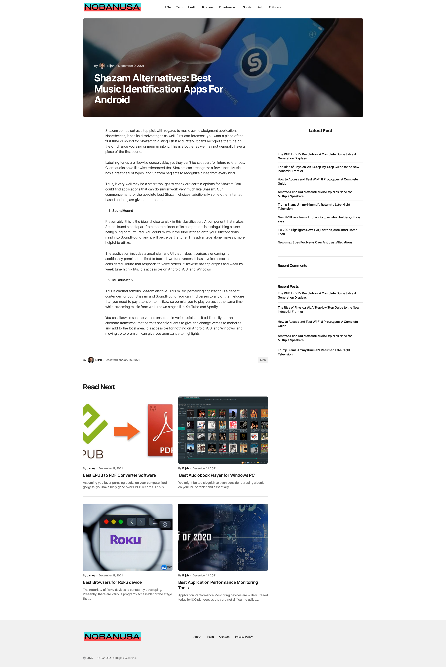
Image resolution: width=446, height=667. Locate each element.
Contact (224, 636)
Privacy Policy (244, 636)
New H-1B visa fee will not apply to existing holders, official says (319, 219)
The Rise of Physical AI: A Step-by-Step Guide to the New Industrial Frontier (318, 169)
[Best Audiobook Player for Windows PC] (223, 430)
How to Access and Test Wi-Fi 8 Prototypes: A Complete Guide (318, 181)
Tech (263, 360)
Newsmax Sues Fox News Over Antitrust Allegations (315, 242)
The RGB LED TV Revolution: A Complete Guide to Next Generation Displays (317, 156)
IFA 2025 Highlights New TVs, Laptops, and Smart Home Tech (317, 232)
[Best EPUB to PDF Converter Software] (128, 430)
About (197, 636)
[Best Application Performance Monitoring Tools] (223, 537)
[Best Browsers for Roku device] (128, 537)
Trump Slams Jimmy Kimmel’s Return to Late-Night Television (314, 206)
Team (210, 636)
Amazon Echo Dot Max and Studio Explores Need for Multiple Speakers (315, 194)
